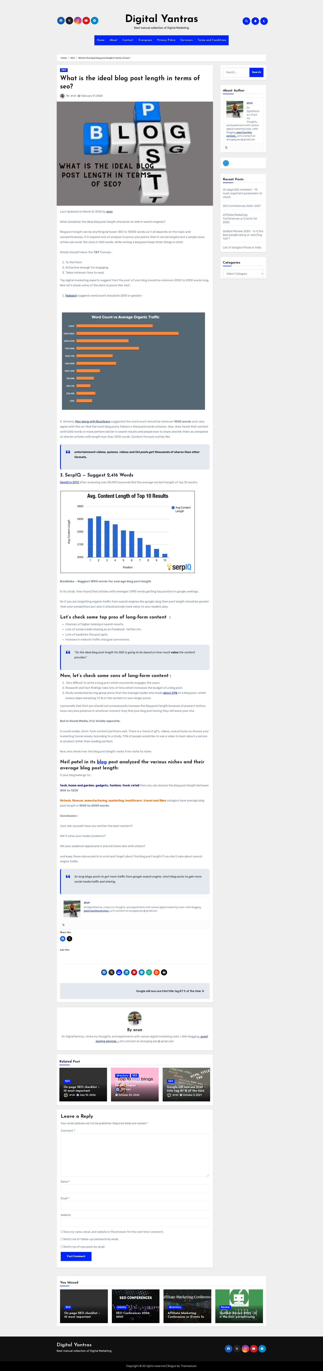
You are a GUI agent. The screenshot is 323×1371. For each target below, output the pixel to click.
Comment (68, 1130)
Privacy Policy (166, 40)
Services (186, 40)
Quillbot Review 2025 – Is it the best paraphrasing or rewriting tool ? (243, 235)
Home (101, 40)
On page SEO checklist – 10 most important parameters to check (82, 1091)
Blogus (172, 1366)
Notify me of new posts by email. (84, 1246)
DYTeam (126, 1089)
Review (225, 1307)
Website (66, 1215)
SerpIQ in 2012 (69, 482)
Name (65, 1181)
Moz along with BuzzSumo (92, 421)
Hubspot (71, 295)
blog (102, 762)
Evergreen (145, 40)
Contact (127, 40)
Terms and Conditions (212, 40)
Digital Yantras (161, 19)
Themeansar (188, 1366)
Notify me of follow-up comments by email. (91, 1239)
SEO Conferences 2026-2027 (242, 206)
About (114, 40)
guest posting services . (97, 910)
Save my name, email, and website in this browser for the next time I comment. (114, 1231)
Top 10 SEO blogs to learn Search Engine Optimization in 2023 (134, 1085)
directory (122, 1075)
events (121, 1307)
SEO (63, 70)
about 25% (170, 692)
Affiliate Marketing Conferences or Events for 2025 (240, 218)
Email (65, 1198)
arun (73, 95)
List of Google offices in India (242, 247)
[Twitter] (63, 925)
